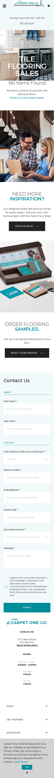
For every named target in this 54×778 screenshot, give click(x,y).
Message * (9, 548)
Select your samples (24, 352)
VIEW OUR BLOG (24, 226)
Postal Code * (11, 510)
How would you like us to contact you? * (24, 452)
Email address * (12, 490)
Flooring (23, 35)
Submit (27, 607)
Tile (35, 35)
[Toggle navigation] (4, 6)
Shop (10, 706)
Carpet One (8, 35)
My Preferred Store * (14, 530)
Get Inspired (15, 719)
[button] (37, 6)
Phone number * (12, 470)
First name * (10, 401)
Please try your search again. (27, 97)
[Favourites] (43, 6)
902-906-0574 (27, 23)
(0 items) (49, 6)
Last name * (10, 421)
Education (13, 732)
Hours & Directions (27, 645)
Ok (26, 767)
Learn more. (21, 761)
